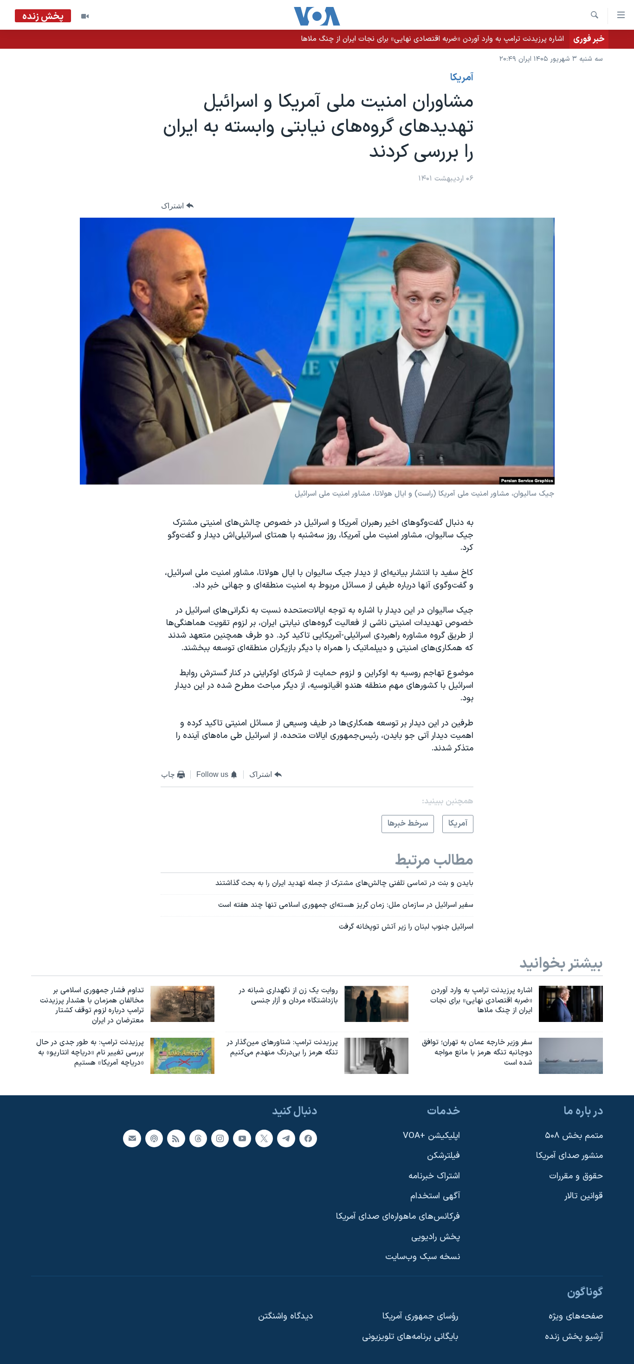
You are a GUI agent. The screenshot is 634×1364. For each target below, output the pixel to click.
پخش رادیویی (435, 1236)
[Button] (177, 206)
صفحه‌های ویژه (576, 1316)
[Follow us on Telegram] (286, 1138)
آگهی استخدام (435, 1196)
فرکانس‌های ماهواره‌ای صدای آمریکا (398, 1216)
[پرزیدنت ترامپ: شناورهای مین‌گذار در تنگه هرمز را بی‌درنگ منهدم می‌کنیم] (376, 1056)
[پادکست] (154, 1138)
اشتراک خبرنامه (434, 1176)
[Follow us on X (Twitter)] (264, 1138)
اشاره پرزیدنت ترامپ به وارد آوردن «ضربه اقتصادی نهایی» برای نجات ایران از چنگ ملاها (432, 39)
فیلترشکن (443, 1156)
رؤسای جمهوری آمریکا (420, 1316)
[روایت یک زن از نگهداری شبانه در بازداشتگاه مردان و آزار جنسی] (376, 1004)
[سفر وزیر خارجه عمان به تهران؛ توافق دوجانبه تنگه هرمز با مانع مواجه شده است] (571, 1056)
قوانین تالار (583, 1196)
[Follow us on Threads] (198, 1138)
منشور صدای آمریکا (569, 1156)
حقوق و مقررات (576, 1176)
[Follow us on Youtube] (242, 1138)
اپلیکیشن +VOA (431, 1135)
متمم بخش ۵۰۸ (574, 1135)
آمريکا (461, 78)
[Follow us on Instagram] (220, 1138)
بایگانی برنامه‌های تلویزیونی (410, 1337)
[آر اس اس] (176, 1138)
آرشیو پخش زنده (574, 1337)
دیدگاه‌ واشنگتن (285, 1316)
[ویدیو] (85, 16)
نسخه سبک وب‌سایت (422, 1257)
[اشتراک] (132, 1138)
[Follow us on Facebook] (308, 1138)
